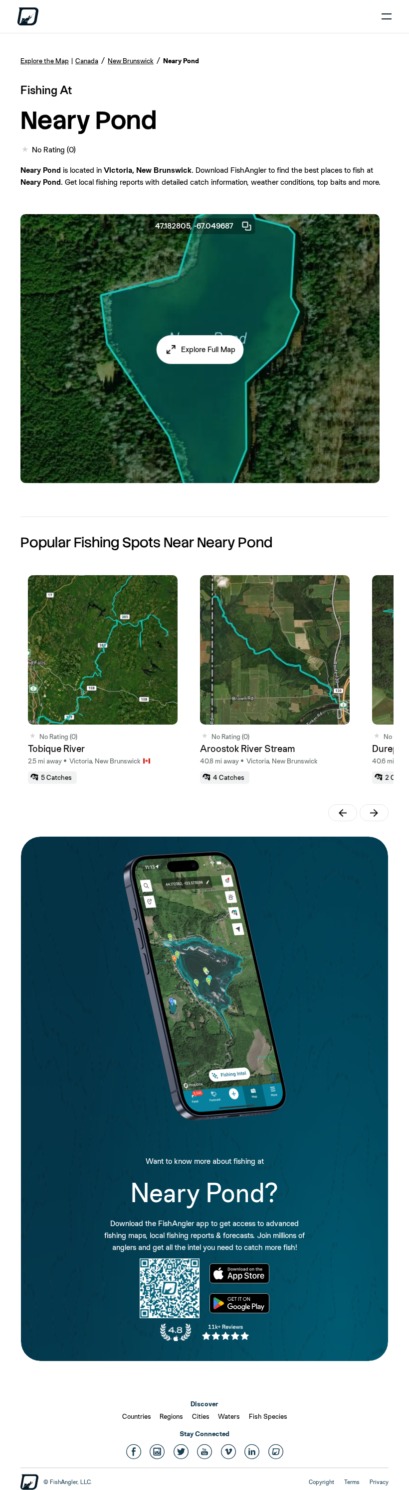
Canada (86, 60)
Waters (229, 1416)
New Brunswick (131, 60)
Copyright (321, 1482)
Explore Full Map (208, 349)
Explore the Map (44, 60)
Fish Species (268, 1416)
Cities (200, 1416)
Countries (136, 1416)
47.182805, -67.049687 (194, 226)
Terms (352, 1482)
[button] (200, 349)
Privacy (379, 1482)
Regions (171, 1416)
